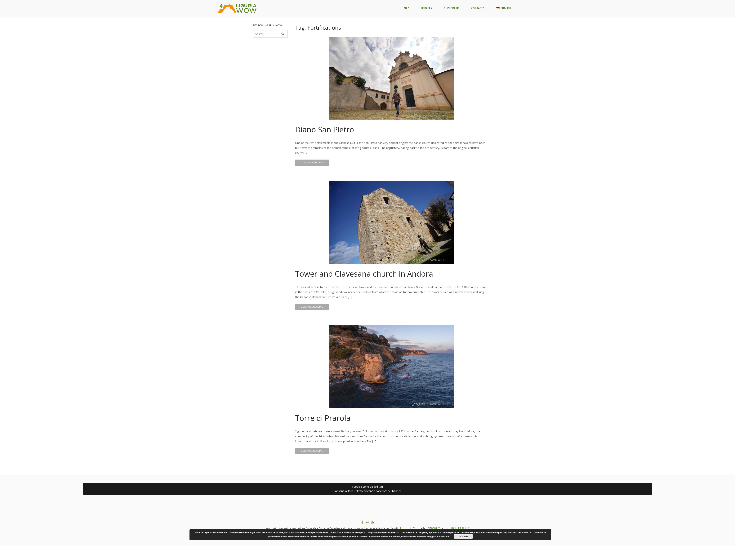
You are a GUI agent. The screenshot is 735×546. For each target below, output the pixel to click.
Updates (426, 8)
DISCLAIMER (410, 528)
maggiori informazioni (438, 536)
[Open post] (391, 78)
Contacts (477, 8)
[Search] (282, 33)
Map (406, 8)
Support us (451, 8)
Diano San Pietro (324, 129)
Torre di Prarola (323, 418)
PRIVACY (433, 528)
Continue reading (312, 162)
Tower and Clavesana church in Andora (364, 273)
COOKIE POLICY (457, 528)
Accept (463, 536)
